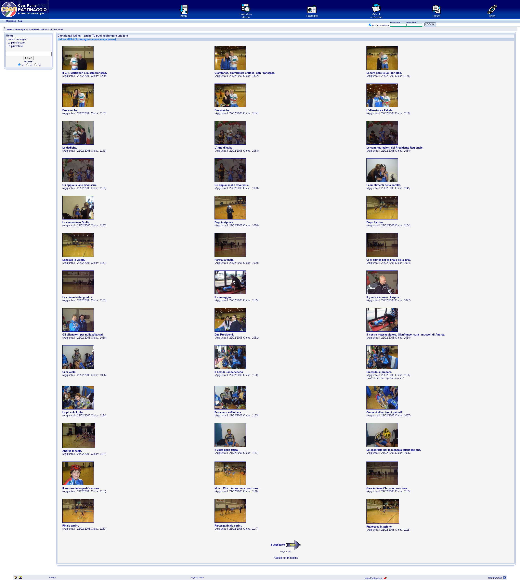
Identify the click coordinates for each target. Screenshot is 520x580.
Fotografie (312, 15)
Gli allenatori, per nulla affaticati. (83, 334)
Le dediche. (69, 147)
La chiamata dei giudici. (77, 297)
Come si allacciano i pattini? (384, 412)
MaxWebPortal (495, 577)
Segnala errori (197, 577)
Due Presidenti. (224, 334)
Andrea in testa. (72, 450)
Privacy (52, 577)
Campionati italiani (38, 29)
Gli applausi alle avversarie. (79, 185)
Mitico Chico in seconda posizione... (237, 488)
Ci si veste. (69, 372)
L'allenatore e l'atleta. (379, 110)
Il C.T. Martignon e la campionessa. (84, 72)
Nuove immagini (17, 39)
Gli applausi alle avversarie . (232, 185)
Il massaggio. (223, 297)
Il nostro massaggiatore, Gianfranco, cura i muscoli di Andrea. (405, 334)
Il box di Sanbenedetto (228, 372)
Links (492, 15)
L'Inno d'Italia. (223, 147)
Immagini (20, 29)
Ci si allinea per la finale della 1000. (388, 259)
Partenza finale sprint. (228, 525)
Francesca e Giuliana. (228, 412)
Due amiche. (70, 110)
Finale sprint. (70, 525)
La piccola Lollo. (72, 412)
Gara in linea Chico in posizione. (387, 488)
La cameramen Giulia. (76, 222)
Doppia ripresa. (224, 222)
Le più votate (15, 46)
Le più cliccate (16, 42)
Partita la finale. (224, 259)
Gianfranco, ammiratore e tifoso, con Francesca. (244, 72)
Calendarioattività (245, 16)
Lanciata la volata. (73, 259)
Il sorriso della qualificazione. (81, 488)
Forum (436, 15)
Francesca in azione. (379, 526)
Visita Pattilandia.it (373, 578)
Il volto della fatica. (226, 449)
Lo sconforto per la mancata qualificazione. (393, 449)
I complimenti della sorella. (383, 185)
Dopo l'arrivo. (375, 222)
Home (183, 15)
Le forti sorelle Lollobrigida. (384, 72)
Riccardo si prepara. (379, 372)
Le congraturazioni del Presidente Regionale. (394, 147)
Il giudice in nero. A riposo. (383, 297)
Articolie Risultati (376, 16)
